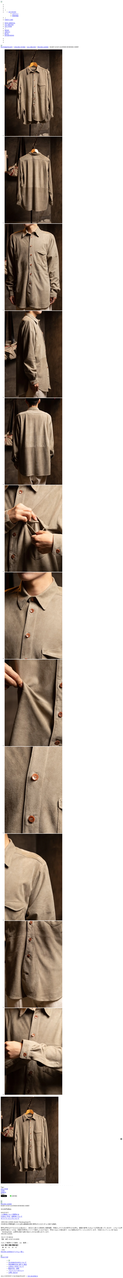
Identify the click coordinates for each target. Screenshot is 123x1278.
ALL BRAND (9, 25)
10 (68, 1185)
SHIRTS (3, 1192)
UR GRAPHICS (32, 1276)
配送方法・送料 (13, 1268)
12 (72, 1185)
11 (70, 1185)
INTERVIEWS (9, 35)
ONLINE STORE (19, 47)
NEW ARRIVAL (10, 23)
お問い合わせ (13, 1272)
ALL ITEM (8, 26)
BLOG (7, 34)
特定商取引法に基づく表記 (17, 1264)
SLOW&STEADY (6, 47)
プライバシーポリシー (16, 1270)
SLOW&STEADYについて (17, 1262)
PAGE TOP (4, 1257)
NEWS (7, 30)
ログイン (15, 14)
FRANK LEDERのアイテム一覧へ (12, 1252)
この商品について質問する (10, 1214)
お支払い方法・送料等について (11, 1216)
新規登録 (15, 16)
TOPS (3, 1190)
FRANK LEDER (42, 47)
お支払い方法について (16, 1266)
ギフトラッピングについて (10, 1218)
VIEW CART (9, 20)
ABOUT (7, 32)
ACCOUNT (12, 12)
